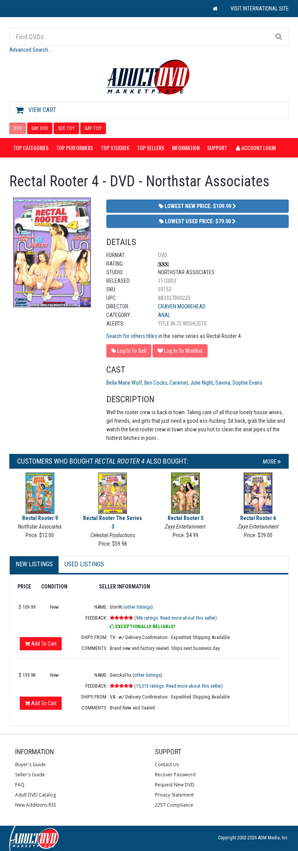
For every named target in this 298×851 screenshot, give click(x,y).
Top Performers (74, 148)
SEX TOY (66, 128)
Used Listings (84, 564)
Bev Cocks (155, 383)
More (270, 461)
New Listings (34, 564)
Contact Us (167, 764)
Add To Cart (43, 644)
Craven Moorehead (182, 306)
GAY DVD (39, 128)
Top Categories (31, 148)
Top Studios (115, 148)
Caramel (179, 383)
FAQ (19, 784)
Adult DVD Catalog (35, 794)
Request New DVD (174, 784)
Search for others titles (131, 336)
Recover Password (175, 774)
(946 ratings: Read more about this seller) (175, 618)
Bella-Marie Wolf (124, 383)
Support (217, 148)
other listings (138, 607)
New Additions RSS (35, 805)
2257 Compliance (174, 805)
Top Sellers (150, 148)
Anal (164, 315)
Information (185, 148)
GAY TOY (93, 128)
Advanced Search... (30, 50)
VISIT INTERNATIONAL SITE (259, 8)
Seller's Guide (30, 774)
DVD (18, 128)
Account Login (257, 148)
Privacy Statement (174, 794)
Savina (222, 383)
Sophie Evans (247, 383)
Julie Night (201, 383)
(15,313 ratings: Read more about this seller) (178, 686)
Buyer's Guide (30, 764)
